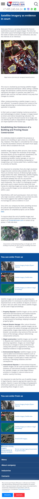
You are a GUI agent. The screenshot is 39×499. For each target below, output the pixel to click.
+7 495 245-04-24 (12, 9)
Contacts (5, 476)
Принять (7, 495)
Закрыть (19, 495)
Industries (6, 470)
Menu (4, 459)
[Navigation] (3, 4)
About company (9, 465)
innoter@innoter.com (16, 220)
